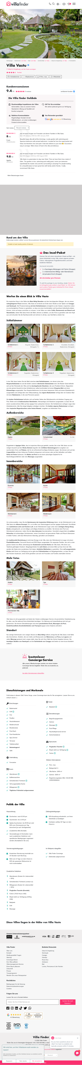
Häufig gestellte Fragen (13, 955)
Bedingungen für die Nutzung (15, 984)
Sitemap (9, 957)
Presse (8, 971)
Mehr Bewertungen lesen (16, 175)
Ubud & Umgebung (14, 69)
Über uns (9, 951)
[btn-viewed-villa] (64, 4)
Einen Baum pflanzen (13, 966)
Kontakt (8, 953)
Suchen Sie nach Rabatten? (67, 1002)
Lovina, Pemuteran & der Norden (52, 966)
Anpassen (9, 1061)
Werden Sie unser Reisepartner (16, 975)
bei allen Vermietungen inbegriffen (33, 673)
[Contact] (50, 4)
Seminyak (45, 953)
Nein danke (23, 1061)
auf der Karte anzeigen (28, 69)
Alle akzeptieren (37, 1061)
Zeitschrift (9, 968)
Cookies (9, 988)
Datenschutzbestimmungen (15, 986)
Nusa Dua (45, 960)
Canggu (44, 955)
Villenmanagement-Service (15, 964)
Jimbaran (45, 962)
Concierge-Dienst (12, 960)
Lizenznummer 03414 (48, 1049)
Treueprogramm (11, 973)
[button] (41, 296)
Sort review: (10, 128)
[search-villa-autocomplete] (53, 4)
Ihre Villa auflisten (12, 962)
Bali (43, 964)
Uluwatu (44, 957)
